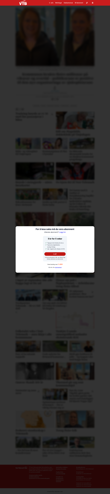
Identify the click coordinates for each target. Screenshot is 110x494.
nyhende (74, 105)
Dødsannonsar (68, 3)
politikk (36, 105)
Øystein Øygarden (61, 469)
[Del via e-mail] (57, 99)
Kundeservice (60, 480)
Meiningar (58, 3)
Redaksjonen (59, 478)
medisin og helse (53, 105)
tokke (43, 105)
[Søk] (87, 3)
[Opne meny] (92, 3)
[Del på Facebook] (52, 99)
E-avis (51, 3)
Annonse (58, 481)
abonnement (58, 267)
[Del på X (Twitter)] (55, 99)
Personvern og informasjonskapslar (39, 478)
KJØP (55, 254)
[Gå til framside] (23, 3)
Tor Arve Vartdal (60, 473)
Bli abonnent (79, 3)
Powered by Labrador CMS (55, 491)
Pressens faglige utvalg (35, 475)
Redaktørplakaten (34, 477)
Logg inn (55, 232)
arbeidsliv (65, 105)
